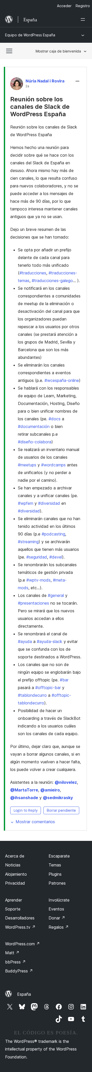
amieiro (50, 789)
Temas (55, 864)
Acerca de (14, 856)
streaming (28, 541)
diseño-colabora (34, 441)
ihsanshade (24, 797)
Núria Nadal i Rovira (45, 80)
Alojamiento (16, 874)
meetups (27, 464)
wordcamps (53, 464)
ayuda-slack (49, 641)
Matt (12, 952)
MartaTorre (24, 789)
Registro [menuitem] (83, 6)
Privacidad (15, 883)
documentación (34, 426)
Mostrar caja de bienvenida (58, 51)
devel (55, 557)
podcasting (53, 534)
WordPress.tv (20, 927)
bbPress (15, 961)
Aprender (13, 900)
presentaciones (33, 603)
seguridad (36, 557)
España (24, 994)
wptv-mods (38, 580)
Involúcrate (59, 900)
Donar (57, 917)
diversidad (49, 503)
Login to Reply (26, 810)
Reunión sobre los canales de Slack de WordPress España (40, 106)
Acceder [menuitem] (64, 6)
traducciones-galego (52, 280)
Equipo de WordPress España (30, 35)
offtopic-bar (48, 687)
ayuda (25, 641)
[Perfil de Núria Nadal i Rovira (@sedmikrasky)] (16, 84)
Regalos (59, 927)
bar (64, 679)
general (56, 595)
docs (55, 418)
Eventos (56, 909)
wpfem (25, 503)
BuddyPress (19, 970)
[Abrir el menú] (84, 19)
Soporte (12, 909)
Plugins (55, 874)
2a (27, 86)
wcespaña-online (61, 380)
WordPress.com (22, 943)
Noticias (12, 864)
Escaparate (59, 856)
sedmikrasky (58, 797)
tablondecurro (32, 695)
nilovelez (66, 782)
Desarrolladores (19, 917)
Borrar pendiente (61, 810)
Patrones (57, 883)
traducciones (32, 272)
